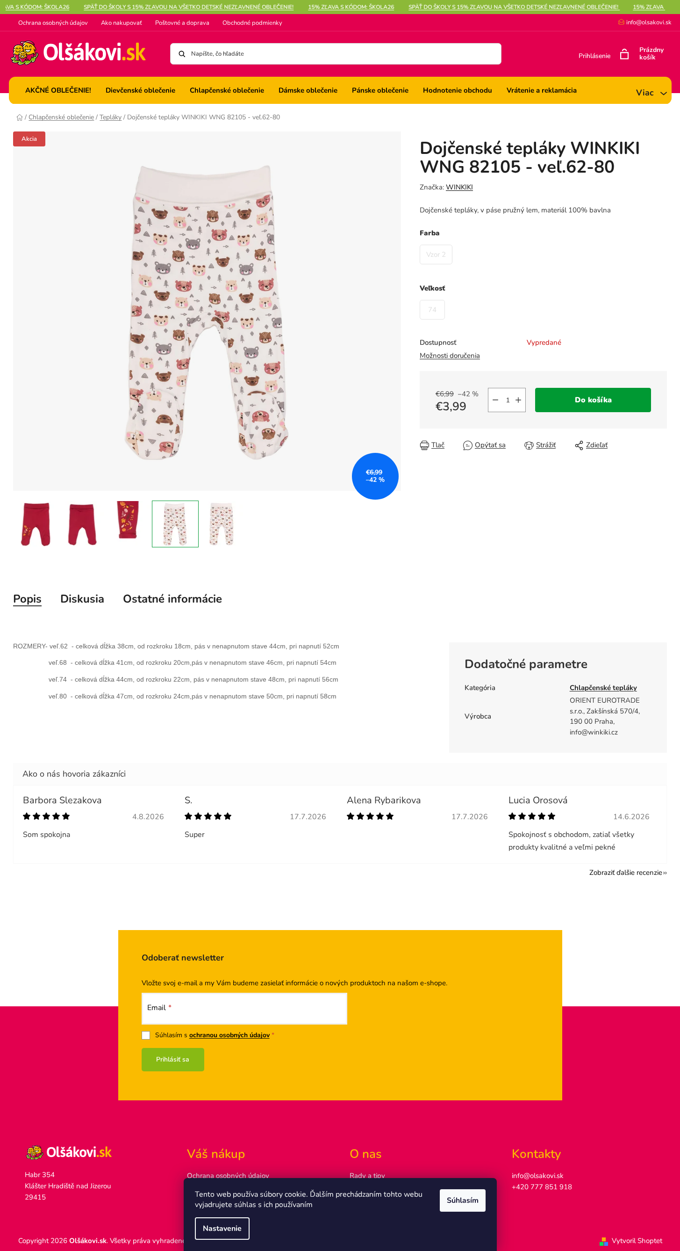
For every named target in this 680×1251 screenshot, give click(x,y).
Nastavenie (222, 1228)
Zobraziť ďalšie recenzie (625, 872)
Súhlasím (463, 1200)
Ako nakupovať (121, 23)
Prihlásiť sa (172, 1059)
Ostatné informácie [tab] (172, 598)
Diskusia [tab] (82, 598)
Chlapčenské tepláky (603, 687)
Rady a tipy (367, 1175)
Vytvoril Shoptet (637, 1240)
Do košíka (593, 400)
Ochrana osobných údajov (53, 23)
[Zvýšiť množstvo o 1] (518, 400)
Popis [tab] (27, 598)
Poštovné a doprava (182, 23)
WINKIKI (459, 187)
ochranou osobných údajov (229, 1035)
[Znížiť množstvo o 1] (495, 400)
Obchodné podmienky (252, 23)
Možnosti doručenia (450, 355)
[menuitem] (58, 90)
